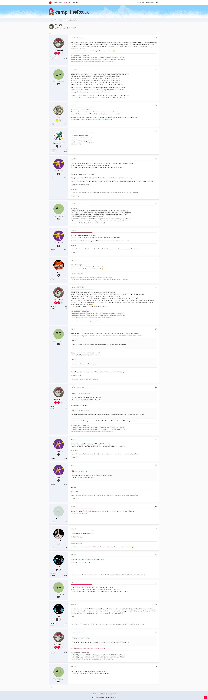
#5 (156, 159)
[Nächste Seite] (56, 32)
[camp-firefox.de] (104, 11)
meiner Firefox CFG (90, 547)
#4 (156, 131)
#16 (156, 555)
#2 (156, 69)
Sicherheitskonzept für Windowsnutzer (101, 61)
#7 (156, 230)
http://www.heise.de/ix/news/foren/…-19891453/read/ (88, 648)
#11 (156, 387)
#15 (156, 529)
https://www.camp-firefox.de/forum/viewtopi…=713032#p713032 (91, 119)
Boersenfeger (61, 28)
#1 (156, 38)
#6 (156, 204)
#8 (156, 260)
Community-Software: (104, 697)
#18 (156, 604)
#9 (156, 287)
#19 (156, 632)
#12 (156, 439)
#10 (156, 329)
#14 (156, 506)
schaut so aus (100, 547)
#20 (156, 667)
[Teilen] (157, 32)
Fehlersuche (84, 61)
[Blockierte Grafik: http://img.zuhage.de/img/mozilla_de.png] (91, 277)
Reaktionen (53, 57)
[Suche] (157, 2)
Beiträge (53, 58)
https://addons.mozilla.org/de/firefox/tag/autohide (87, 559)
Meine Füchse (75, 61)
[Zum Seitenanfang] (205, 697)
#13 (156, 465)
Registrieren (150, 2)
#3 (156, 105)
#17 (156, 582)
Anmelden (140, 2)
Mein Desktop (75, 547)
